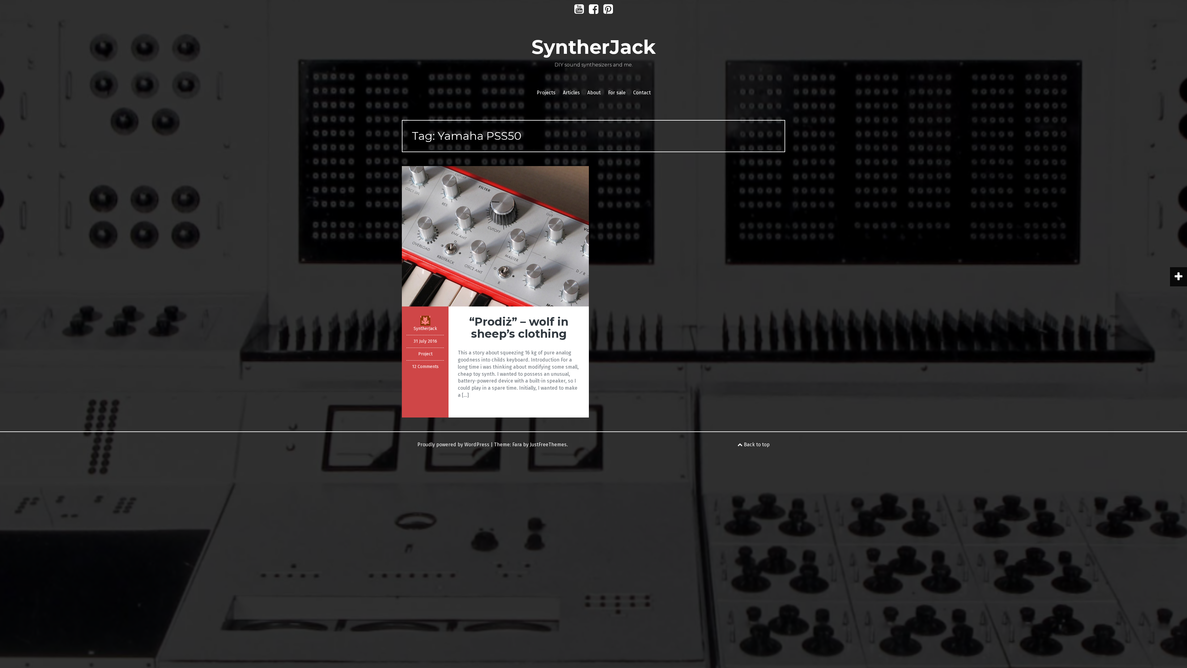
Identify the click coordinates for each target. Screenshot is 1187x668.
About (594, 93)
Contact (642, 93)
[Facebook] (593, 11)
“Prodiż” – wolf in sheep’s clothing (518, 328)
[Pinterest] (608, 11)
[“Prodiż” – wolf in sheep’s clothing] (495, 236)
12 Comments (425, 366)
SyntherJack (593, 47)
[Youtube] (579, 11)
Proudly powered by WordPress (453, 444)
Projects (546, 93)
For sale (617, 93)
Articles (571, 93)
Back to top (756, 444)
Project (425, 354)
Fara (517, 444)
